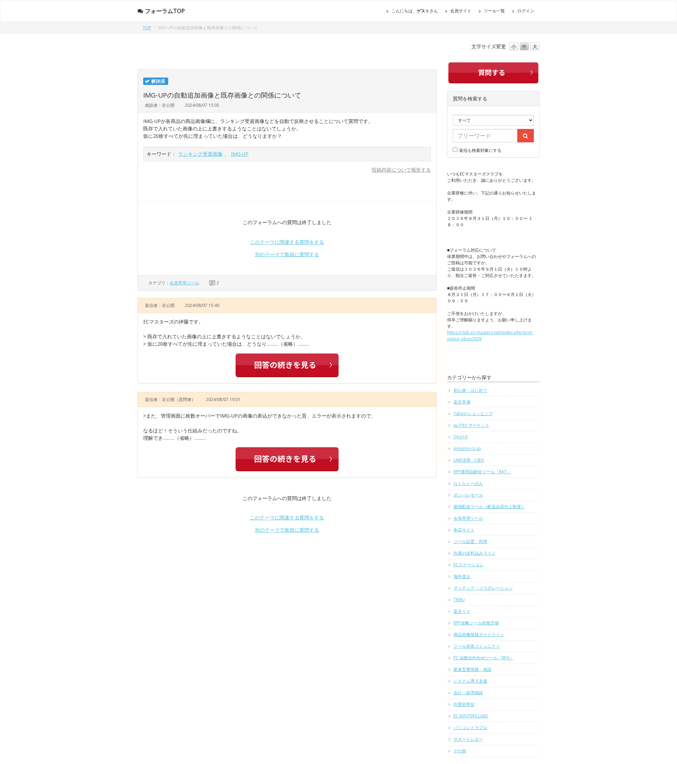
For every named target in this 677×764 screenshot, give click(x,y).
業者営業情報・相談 (472, 669)
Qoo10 (460, 437)
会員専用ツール (184, 283)
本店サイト (464, 530)
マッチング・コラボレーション (483, 588)
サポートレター (468, 739)
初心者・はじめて (470, 390)
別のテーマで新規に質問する (287, 254)
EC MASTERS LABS (470, 716)
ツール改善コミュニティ (476, 646)
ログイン (525, 11)
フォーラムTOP (165, 11)
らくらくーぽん (468, 483)
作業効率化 (464, 704)
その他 (459, 751)
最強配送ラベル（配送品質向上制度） (489, 507)
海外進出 (461, 576)
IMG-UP (240, 153)
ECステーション (468, 565)
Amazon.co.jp (467, 448)
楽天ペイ (461, 611)
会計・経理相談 (468, 693)
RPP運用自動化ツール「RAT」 (482, 472)
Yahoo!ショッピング (473, 414)
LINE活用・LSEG (468, 460)
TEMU (459, 600)
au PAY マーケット (471, 425)
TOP (147, 28)
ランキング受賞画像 (200, 153)
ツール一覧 (494, 11)
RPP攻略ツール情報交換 (476, 623)
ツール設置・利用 (470, 541)
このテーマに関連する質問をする (287, 242)
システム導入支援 (470, 681)
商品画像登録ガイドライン (478, 634)
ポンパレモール (468, 495)
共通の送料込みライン (474, 553)
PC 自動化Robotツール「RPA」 (483, 658)
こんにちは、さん (414, 11)
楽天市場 (461, 402)
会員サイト (460, 11)
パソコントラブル (470, 728)
